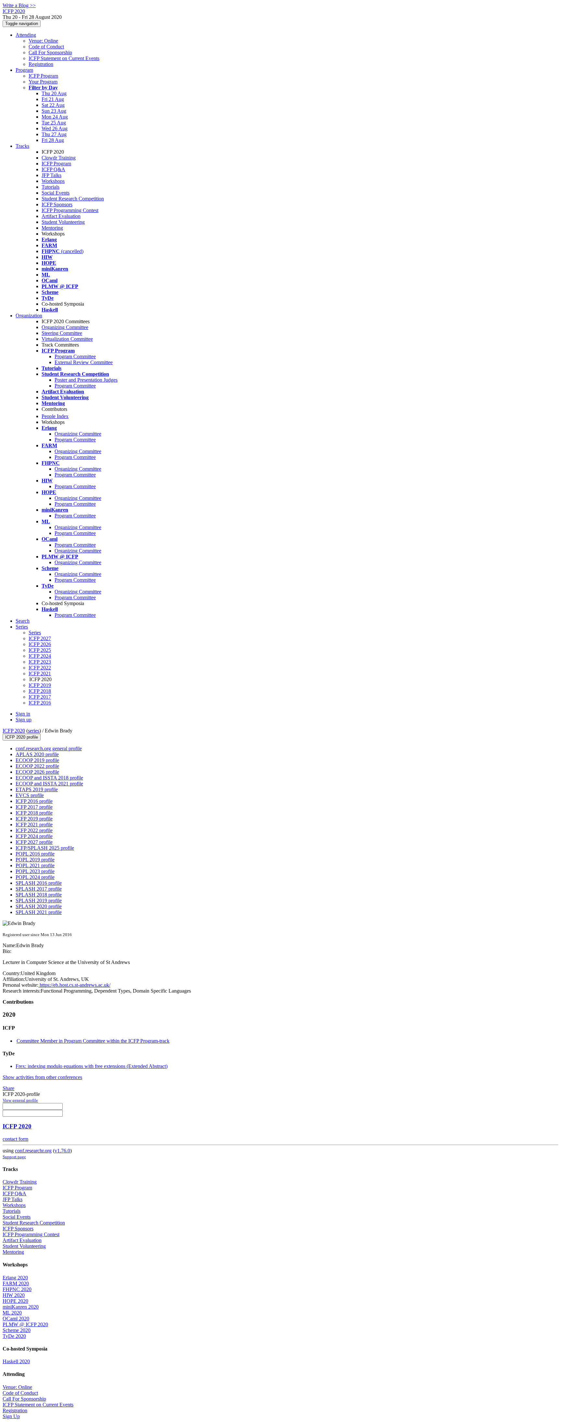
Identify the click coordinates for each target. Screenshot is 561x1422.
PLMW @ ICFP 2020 (25, 1324)
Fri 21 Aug (53, 99)
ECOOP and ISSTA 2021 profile (49, 783)
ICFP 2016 (40, 702)
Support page (14, 1156)
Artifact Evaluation (61, 216)
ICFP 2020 (14, 730)
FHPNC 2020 (17, 1289)
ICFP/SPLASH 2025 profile (45, 848)
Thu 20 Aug (54, 93)
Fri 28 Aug (53, 140)
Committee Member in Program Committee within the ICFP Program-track (93, 1041)
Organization (29, 315)
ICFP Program (43, 76)
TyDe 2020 (14, 1336)
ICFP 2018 (40, 691)
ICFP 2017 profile (34, 807)
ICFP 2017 (40, 697)
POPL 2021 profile (35, 865)
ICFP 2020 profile (21, 737)
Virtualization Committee (67, 339)
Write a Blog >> (19, 5)
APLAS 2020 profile (37, 754)
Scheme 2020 (17, 1330)
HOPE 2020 (15, 1301)
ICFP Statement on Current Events (64, 58)
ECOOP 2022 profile (37, 766)
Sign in (23, 714)
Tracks (22, 146)
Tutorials (50, 187)
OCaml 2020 (16, 1318)
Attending (26, 35)
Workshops (53, 181)
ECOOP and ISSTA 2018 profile (49, 778)
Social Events (55, 193)
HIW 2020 (14, 1295)
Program (24, 70)
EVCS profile (30, 795)
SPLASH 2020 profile (39, 906)
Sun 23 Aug (54, 111)
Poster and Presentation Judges (86, 380)
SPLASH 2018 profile (39, 894)
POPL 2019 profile (35, 859)
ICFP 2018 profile (34, 813)
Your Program (43, 81)
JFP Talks (51, 175)
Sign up (23, 719)
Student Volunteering (63, 222)
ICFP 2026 (40, 644)
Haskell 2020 (16, 1361)
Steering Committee (62, 333)
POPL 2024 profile (35, 877)
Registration (41, 64)
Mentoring (52, 228)
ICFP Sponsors (57, 204)
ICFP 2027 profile (34, 842)
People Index (55, 416)
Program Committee (75, 356)
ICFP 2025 (40, 650)
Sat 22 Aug (53, 105)
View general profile (20, 1100)
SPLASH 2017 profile (39, 889)
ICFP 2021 (40, 673)
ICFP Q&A (53, 169)
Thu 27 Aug (54, 134)
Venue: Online (43, 41)
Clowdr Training (59, 157)
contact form (15, 1139)
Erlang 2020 (15, 1277)
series (33, 730)
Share (8, 1088)
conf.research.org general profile (49, 748)
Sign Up (11, 1416)
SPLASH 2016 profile (39, 883)
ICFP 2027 (40, 638)
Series (35, 632)
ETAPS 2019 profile (37, 789)
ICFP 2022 (40, 667)
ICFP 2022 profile (34, 830)
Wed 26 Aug (55, 128)
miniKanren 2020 (21, 1307)
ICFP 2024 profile (34, 836)
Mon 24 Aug (55, 117)
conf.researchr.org (33, 1150)
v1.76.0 (62, 1150)
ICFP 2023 (40, 662)
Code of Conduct (46, 46)
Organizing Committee (65, 327)
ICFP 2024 (40, 656)
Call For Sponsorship (50, 52)
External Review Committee (84, 362)
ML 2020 (12, 1312)
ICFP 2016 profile (34, 801)
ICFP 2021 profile (34, 824)
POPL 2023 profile (35, 871)
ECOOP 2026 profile (37, 772)
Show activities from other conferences (42, 1077)
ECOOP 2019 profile (37, 760)
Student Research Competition (73, 198)
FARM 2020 (16, 1283)
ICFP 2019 (40, 685)
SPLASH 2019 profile (39, 900)
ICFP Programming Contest (70, 210)
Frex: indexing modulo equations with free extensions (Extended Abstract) (92, 1066)
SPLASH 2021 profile (39, 912)
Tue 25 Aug (54, 122)
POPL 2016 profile (35, 854)
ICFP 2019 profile (34, 818)
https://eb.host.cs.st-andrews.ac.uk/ (74, 985)
